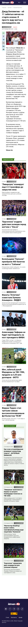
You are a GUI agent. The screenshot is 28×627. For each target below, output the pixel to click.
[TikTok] (22, 608)
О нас (7, 617)
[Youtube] (5, 608)
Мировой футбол (6, 27)
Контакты (14, 617)
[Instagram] (18, 608)
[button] (3, 33)
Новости (15, 27)
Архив (20, 617)
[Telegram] (14, 608)
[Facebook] (10, 608)
